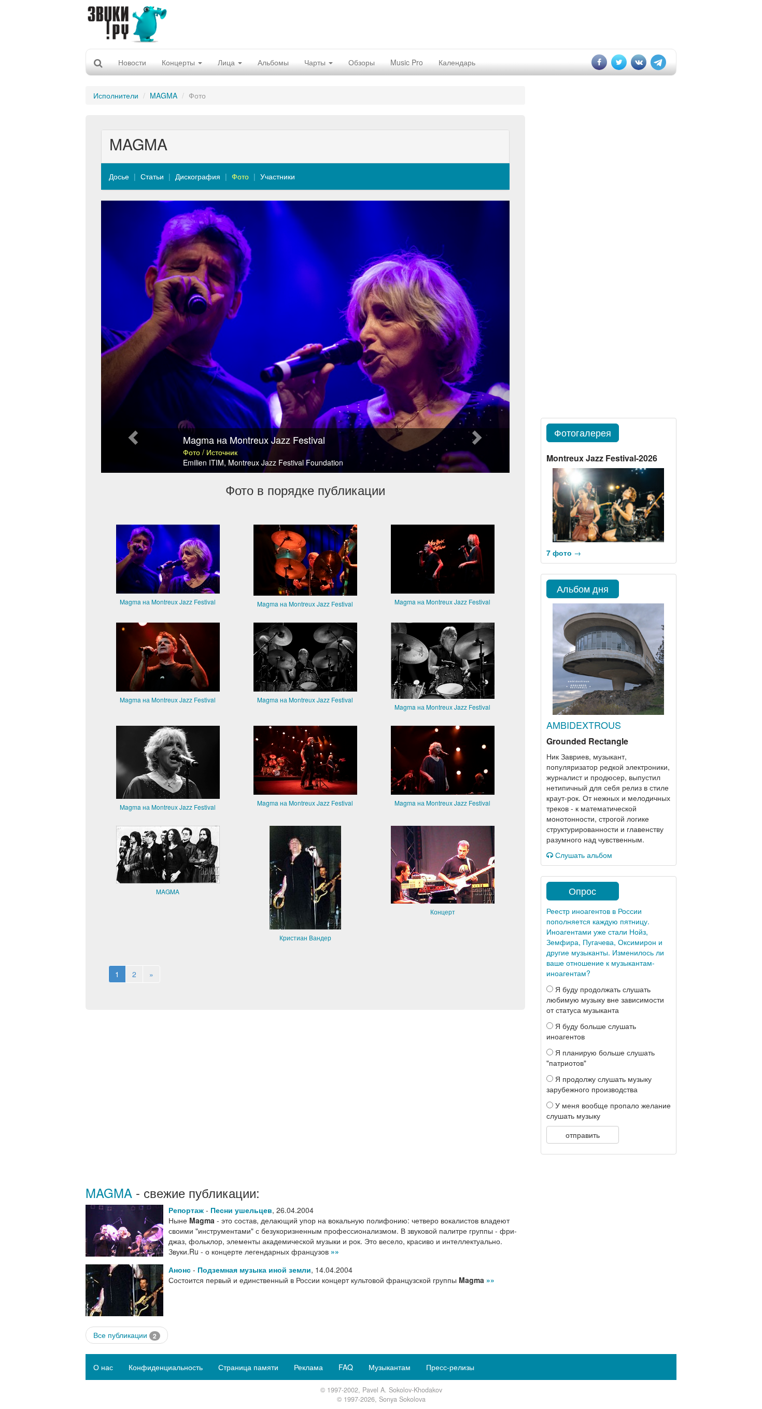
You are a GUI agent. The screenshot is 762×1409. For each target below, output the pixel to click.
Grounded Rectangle (587, 741)
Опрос (582, 890)
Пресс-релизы (450, 1367)
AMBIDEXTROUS (583, 724)
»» (335, 1251)
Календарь (457, 62)
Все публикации (125, 1335)
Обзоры (361, 62)
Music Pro (406, 62)
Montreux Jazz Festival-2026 (601, 458)
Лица (227, 62)
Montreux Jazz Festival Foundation (285, 462)
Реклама (308, 1367)
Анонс (179, 1269)
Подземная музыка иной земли (254, 1269)
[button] (131, 337)
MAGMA (163, 95)
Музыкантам (390, 1367)
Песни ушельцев (241, 1210)
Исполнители (115, 95)
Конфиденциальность (166, 1367)
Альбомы (273, 62)
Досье (119, 176)
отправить (583, 1135)
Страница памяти (248, 1367)
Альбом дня (583, 588)
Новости (132, 62)
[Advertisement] (381, 23)
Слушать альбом (582, 855)
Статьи (152, 176)
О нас (103, 1367)
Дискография (197, 176)
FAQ (345, 1367)
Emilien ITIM (203, 462)
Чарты (316, 62)
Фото (240, 176)
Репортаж (186, 1210)
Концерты (179, 62)
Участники (277, 176)
